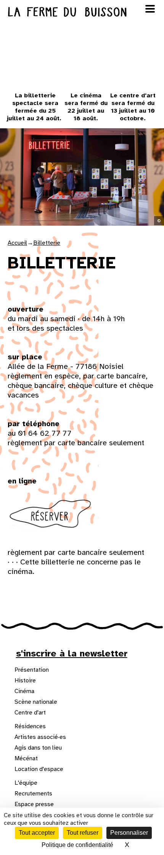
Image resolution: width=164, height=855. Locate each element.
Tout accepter (37, 832)
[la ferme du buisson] (82, 12)
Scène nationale (35, 702)
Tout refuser (82, 832)
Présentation (31, 670)
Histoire (25, 680)
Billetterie (46, 243)
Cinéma (24, 691)
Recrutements (33, 793)
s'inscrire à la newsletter (71, 653)
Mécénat (26, 758)
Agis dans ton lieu (38, 748)
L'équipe (25, 783)
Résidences (30, 726)
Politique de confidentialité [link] (77, 845)
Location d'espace (38, 769)
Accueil (17, 243)
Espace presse (34, 804)
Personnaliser (129, 832)
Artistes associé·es (40, 737)
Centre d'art (30, 712)
